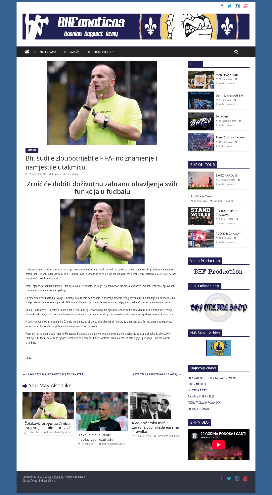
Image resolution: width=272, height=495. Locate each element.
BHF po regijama (45, 52)
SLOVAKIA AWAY (201, 196)
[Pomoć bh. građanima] (201, 135)
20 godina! (222, 116)
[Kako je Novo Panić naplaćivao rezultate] (102, 394)
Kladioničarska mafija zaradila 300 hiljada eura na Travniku (155, 427)
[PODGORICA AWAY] (201, 231)
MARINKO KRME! (227, 74)
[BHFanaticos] (136, 15)
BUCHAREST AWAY (198, 408)
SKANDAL (31, 150)
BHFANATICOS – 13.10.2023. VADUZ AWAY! (212, 378)
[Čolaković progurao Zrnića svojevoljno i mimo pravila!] (48, 394)
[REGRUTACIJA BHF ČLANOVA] (201, 209)
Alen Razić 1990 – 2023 (201, 396)
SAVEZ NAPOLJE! (226, 175)
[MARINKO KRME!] (201, 72)
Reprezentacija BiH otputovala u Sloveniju (157, 374)
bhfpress (56, 174)
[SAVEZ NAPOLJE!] (201, 173)
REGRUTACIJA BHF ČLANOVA (228, 213)
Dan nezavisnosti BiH (229, 95)
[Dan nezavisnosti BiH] (201, 93)
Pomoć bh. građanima (230, 137)
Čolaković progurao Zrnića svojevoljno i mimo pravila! (47, 425)
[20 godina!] (201, 114)
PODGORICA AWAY (228, 233)
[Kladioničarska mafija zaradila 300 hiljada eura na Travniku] (150, 394)
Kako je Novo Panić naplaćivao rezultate (95, 437)
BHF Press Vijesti (99, 52)
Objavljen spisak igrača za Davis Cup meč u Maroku (53, 374)
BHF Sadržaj (72, 52)
